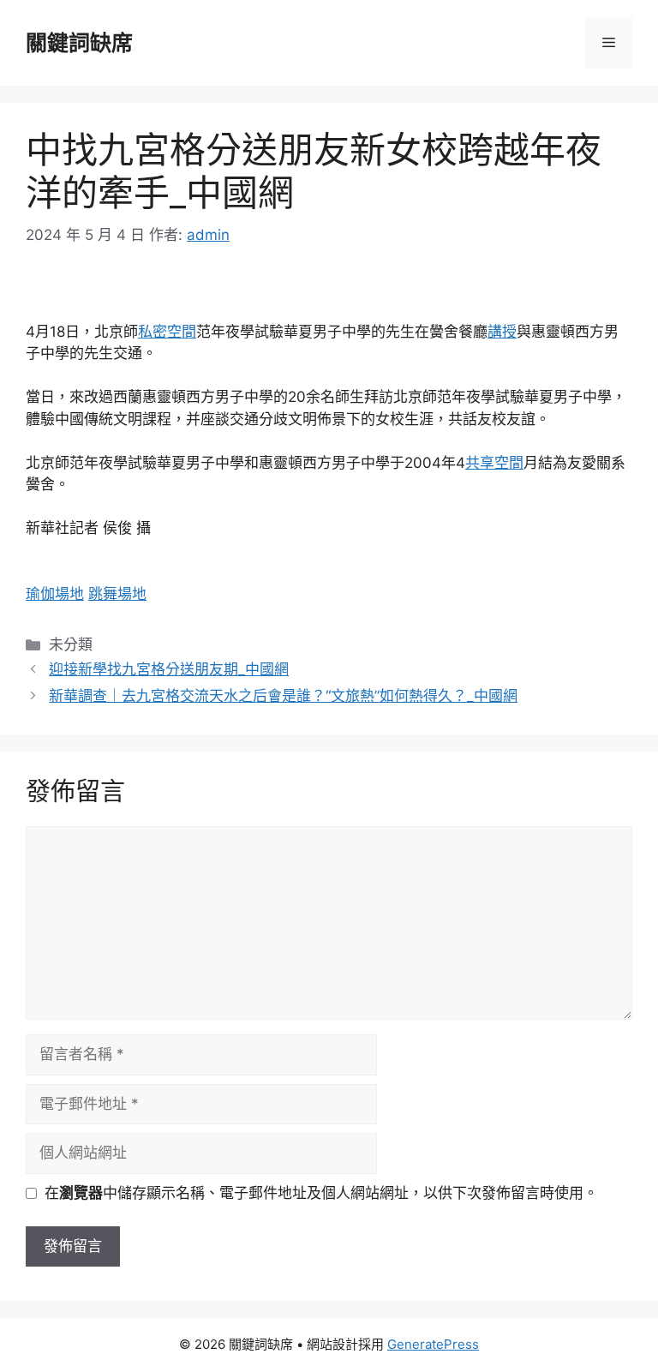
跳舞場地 (117, 593)
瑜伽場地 (55, 593)
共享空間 (494, 462)
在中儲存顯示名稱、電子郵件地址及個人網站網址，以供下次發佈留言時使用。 (321, 1192)
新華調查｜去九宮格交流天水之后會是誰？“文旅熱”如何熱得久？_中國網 (283, 695)
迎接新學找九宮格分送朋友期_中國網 (169, 669)
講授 (502, 331)
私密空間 (167, 331)
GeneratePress (433, 1344)
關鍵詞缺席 (79, 43)
